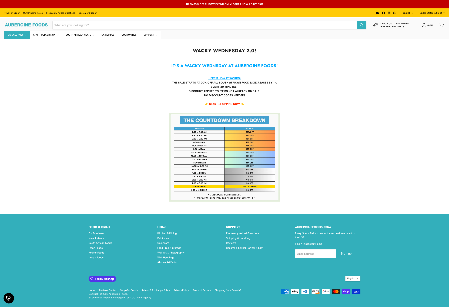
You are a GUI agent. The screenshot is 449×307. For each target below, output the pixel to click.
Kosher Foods (96, 252)
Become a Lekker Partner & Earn (244, 247)
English (406, 13)
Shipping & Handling (238, 238)
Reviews (231, 242)
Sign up (346, 253)
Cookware (163, 242)
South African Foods (100, 242)
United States (431, 13)
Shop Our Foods (129, 290)
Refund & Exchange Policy (156, 290)
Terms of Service (202, 290)
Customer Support (88, 13)
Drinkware (163, 238)
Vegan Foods (96, 257)
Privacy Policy (181, 290)
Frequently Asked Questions (60, 13)
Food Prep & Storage (169, 247)
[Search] (361, 25)
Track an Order (12, 13)
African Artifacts (167, 262)
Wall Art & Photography (171, 252)
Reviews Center (107, 290)
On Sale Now (96, 233)
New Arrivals (96, 238)
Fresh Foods (96, 247)
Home (92, 290)
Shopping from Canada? (228, 290)
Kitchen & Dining (167, 233)
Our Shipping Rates (33, 13)
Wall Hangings (165, 257)
